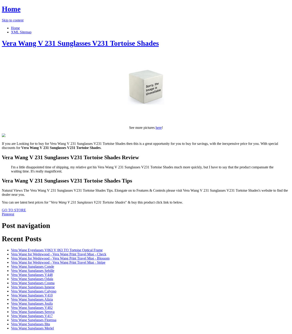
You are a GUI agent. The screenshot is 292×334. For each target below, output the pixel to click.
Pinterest (8, 214)
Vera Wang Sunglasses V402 (32, 308)
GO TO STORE (14, 210)
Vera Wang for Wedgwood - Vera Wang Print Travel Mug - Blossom (60, 258)
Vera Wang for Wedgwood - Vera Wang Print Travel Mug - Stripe (58, 262)
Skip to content (12, 20)
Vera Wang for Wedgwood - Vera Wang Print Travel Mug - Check (58, 254)
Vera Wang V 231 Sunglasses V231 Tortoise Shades (80, 43)
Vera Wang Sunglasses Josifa (32, 303)
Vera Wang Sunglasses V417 (32, 316)
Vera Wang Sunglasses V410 (32, 295)
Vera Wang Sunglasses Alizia (32, 299)
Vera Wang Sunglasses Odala (32, 279)
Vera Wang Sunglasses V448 (32, 275)
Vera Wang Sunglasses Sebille (32, 271)
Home (11, 9)
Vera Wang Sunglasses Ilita (30, 324)
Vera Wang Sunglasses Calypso (33, 291)
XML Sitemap (21, 32)
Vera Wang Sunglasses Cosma (33, 283)
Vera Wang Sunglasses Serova (33, 312)
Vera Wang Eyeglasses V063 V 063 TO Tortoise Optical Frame (57, 250)
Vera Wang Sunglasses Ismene (33, 287)
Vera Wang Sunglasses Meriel (32, 328)
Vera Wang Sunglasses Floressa (33, 320)
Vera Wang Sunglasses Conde (32, 266)
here (159, 128)
